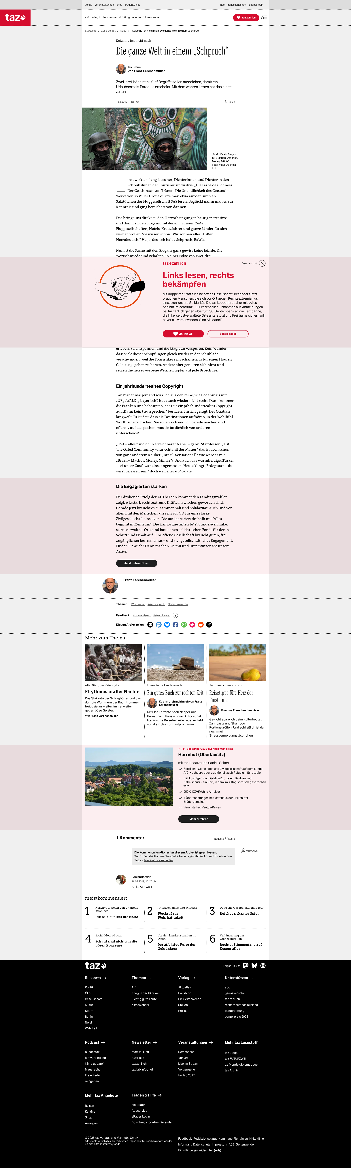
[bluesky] (254, 967)
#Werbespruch (156, 604)
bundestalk (92, 1052)
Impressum (220, 1144)
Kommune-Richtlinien (234, 1139)
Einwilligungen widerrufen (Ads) (199, 1150)
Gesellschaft (108, 30)
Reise (123, 30)
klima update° (94, 1064)
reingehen (92, 1081)
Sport (89, 1011)
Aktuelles (184, 987)
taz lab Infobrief (142, 1069)
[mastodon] (246, 967)
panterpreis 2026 (236, 1017)
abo (227, 987)
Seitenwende (245, 1144)
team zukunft (140, 1052)
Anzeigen (91, 1123)
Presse (183, 1011)
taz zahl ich (232, 999)
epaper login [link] (256, 4)
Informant (185, 1144)
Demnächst (186, 1052)
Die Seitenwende (189, 999)
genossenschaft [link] (236, 4)
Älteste (231, 838)
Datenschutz (202, 1144)
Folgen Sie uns (231, 966)
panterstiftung (234, 1011)
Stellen (183, 1005)
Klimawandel (140, 1005)
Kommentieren (142, 615)
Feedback (138, 1105)
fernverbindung (95, 1058)
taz (96, 966)
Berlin (89, 1017)
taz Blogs (231, 1053)
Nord (88, 1022)
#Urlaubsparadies (178, 604)
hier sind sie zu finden (158, 860)
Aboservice (139, 1111)
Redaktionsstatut (205, 1139)
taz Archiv (231, 1070)
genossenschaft (236, 993)
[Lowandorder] (121, 880)
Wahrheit (91, 1028)
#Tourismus (138, 604)
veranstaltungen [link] (104, 4)
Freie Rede (92, 1075)
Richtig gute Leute (144, 999)
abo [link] (222, 4)
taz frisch (138, 1058)
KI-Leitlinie (256, 1139)
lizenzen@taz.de (111, 1144)
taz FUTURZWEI (235, 1059)
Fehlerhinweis (161, 615)
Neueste (219, 838)
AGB (232, 1144)
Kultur (89, 1005)
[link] (88, 18)
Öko (87, 993)
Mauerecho (93, 1069)
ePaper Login (141, 1116)
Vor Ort (183, 1058)
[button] (264, 17)
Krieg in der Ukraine (145, 993)
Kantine (90, 1111)
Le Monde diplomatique (241, 1064)
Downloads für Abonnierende (152, 1122)
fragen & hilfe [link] (132, 4)
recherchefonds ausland (241, 1005)
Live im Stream (188, 1064)
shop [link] (119, 4)
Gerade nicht (249, 263)
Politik (89, 987)
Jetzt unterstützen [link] (136, 563)
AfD (134, 987)
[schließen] (262, 263)
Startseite (91, 30)
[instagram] (263, 967)
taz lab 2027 (186, 1075)
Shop (88, 1117)
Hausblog (184, 993)
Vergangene (186, 1069)
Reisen (89, 1106)
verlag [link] (88, 4)
